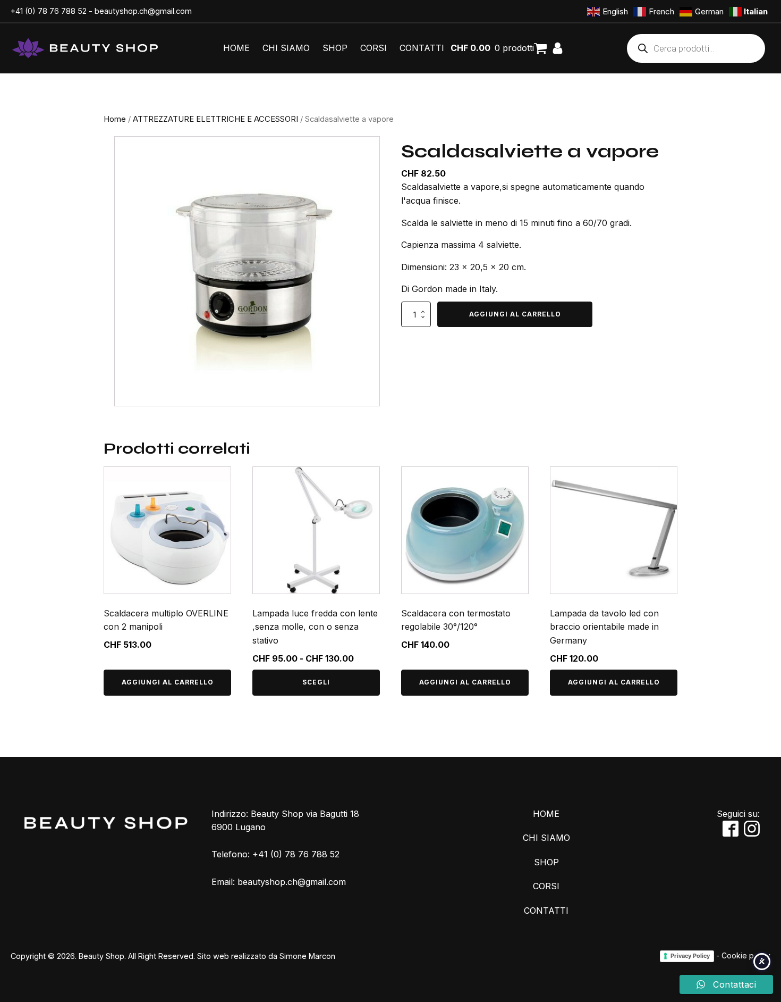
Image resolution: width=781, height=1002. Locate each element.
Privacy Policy (690, 955)
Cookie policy (745, 955)
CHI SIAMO (286, 48)
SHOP (334, 48)
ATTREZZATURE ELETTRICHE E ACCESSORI (215, 119)
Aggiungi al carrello (515, 314)
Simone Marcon (307, 956)
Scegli (316, 682)
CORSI (373, 48)
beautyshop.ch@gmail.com (143, 10)
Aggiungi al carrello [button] (168, 682)
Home (115, 119)
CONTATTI (422, 48)
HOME (236, 48)
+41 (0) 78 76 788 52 (49, 10)
